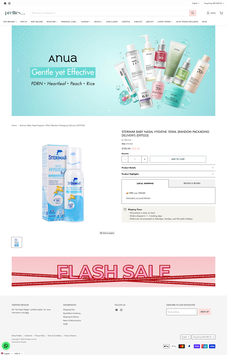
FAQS (65, 324)
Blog (204, 21)
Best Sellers (37, 21)
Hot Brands (9, 21)
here (27, 312)
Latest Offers (164, 21)
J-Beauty (150, 21)
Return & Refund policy (72, 320)
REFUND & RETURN (192, 183)
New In (23, 21)
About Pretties (17, 335)
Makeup (85, 21)
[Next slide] (208, 70)
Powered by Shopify (19, 342)
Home (14, 125)
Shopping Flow (69, 309)
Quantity (125, 154)
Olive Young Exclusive (187, 21)
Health (97, 21)
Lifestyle (126, 21)
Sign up (205, 311)
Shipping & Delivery (71, 316)
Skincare (51, 21)
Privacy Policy (40, 335)
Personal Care (68, 21)
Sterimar (127, 139)
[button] (7, 353)
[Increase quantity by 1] (145, 159)
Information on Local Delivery (138, 198)
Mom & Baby (112, 21)
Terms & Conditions (55, 335)
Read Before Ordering (72, 313)
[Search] (192, 13)
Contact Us (28, 335)
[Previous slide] (19, 70)
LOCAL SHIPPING (145, 183)
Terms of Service (70, 335)
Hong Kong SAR (213, 3)
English (194, 3)
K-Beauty (138, 21)
